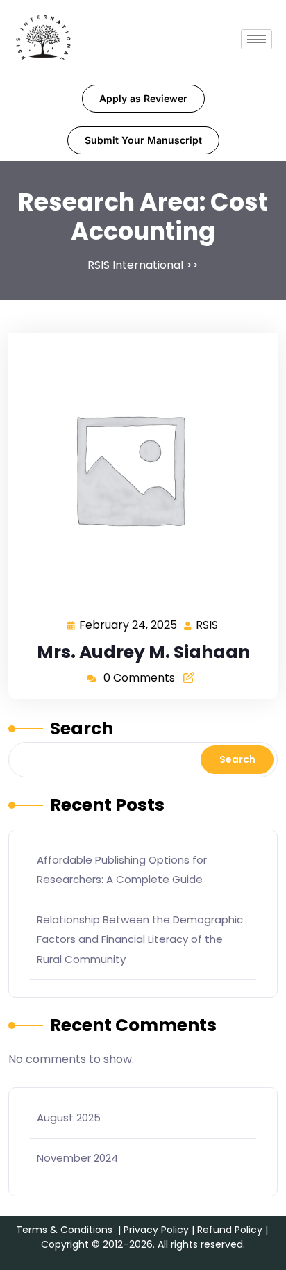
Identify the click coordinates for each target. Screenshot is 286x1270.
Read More (137, 468)
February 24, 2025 (128, 624)
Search (81, 728)
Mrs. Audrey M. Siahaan (143, 652)
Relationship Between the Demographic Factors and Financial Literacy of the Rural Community (140, 939)
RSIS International (135, 265)
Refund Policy (229, 1230)
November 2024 (77, 1158)
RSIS (207, 624)
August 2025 (69, 1117)
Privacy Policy (156, 1230)
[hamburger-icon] (256, 39)
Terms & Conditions (64, 1230)
